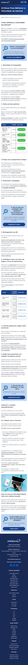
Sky (14, 616)
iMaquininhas (14, 636)
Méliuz (14, 629)
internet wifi (12, 265)
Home (2, 17)
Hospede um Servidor (14, 658)
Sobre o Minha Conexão (14, 593)
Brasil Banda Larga (14, 578)
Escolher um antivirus (6, 118)
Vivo (14, 613)
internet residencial (6, 255)
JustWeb (14, 618)
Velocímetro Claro (14, 582)
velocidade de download (7, 452)
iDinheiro (14, 634)
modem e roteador (15, 172)
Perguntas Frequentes (14, 647)
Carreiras (14, 594)
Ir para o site (22, 297)
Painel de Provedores (14, 656)
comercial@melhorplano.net (14, 559)
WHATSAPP (22, 129)
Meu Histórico (14, 602)
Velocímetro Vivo (14, 580)
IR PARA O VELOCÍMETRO (14, 57)
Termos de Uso (14, 643)
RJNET (14, 575)
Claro (14, 615)
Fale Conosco (14, 649)
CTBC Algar (14, 576)
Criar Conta (14, 604)
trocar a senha (9, 284)
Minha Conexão (11, 503)
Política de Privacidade (14, 645)
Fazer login (14, 605)
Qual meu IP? (14, 587)
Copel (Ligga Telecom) (14, 573)
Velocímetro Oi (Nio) (14, 583)
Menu (22, 2)
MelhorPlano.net (14, 627)
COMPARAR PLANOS (14, 224)
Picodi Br (14, 631)
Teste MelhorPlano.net (14, 585)
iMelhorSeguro (14, 638)
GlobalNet (14, 620)
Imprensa (14, 596)
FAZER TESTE (14, 528)
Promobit (14, 632)
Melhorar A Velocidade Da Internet (12, 17)
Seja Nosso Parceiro (14, 654)
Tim (14, 611)
